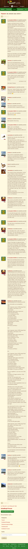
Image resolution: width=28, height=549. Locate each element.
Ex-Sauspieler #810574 (12, 221)
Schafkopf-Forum (6, 508)
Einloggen (22, 6)
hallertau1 (9, 60)
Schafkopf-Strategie (5, 522)
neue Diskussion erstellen (7, 511)
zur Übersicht (4, 506)
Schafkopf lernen (13, 544)
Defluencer (10, 300)
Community (8, 9)
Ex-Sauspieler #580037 (12, 111)
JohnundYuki (10, 170)
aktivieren (16, 6)
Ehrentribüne (20, 9)
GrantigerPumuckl (11, 87)
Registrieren (6, 6)
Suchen (4, 537)
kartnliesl (9, 97)
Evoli (9, 164)
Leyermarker (10, 135)
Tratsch (3, 13)
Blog (8, 544)
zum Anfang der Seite (12, 506)
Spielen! (2, 9)
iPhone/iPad (5, 544)
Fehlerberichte (4, 526)
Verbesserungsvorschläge (7, 524)
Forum (14, 9)
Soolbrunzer (10, 197)
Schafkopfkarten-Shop (21, 544)
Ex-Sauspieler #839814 (12, 20)
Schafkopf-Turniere (5, 528)
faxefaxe (9, 103)
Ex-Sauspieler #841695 (12, 257)
